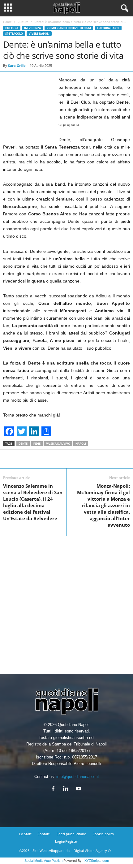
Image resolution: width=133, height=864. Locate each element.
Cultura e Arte (108, 28)
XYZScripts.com (96, 860)
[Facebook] (54, 789)
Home (7, 21)
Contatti (43, 834)
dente (23, 444)
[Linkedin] (67, 789)
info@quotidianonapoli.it (77, 776)
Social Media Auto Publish (43, 860)
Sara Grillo (17, 65)
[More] (121, 459)
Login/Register (66, 841)
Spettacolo (14, 34)
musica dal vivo (58, 444)
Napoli (80, 444)
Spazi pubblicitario (71, 834)
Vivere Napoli (39, 34)
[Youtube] (79, 789)
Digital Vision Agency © (92, 850)
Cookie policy (103, 834)
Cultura (23, 21)
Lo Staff (25, 834)
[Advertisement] (66, 602)
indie (37, 444)
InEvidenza (32, 28)
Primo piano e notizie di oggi (69, 28)
